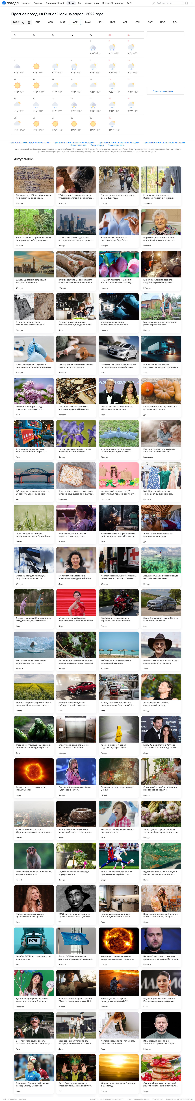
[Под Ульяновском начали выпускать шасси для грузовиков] (161, 355)
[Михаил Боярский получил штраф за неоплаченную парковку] (161, 651)
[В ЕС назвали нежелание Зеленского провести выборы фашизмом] (161, 1032)
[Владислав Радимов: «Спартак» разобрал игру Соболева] (34, 1074)
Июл (113, 22)
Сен (137, 22)
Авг (125, 22)
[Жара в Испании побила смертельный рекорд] (161, 693)
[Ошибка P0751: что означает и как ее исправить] (34, 947)
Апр (75, 22)
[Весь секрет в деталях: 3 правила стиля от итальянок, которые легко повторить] (161, 905)
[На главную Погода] (12, 3)
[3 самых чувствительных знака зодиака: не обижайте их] (161, 440)
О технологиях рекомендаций (138, 1099)
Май (88, 22)
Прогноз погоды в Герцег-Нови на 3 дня (29, 142)
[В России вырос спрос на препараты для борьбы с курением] (119, 228)
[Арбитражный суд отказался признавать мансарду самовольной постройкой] (161, 524)
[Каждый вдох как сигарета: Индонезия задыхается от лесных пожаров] (34, 820)
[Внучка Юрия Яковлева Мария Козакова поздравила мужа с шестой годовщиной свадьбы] (161, 989)
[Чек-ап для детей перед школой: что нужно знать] (119, 820)
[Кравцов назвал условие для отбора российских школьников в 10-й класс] (76, 1032)
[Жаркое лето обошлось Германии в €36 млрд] (119, 1074)
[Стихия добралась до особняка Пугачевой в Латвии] (76, 778)
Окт (150, 22)
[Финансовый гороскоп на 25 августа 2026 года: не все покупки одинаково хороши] (119, 482)
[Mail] (4, 3)
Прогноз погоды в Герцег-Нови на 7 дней (119, 142)
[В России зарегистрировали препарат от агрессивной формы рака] (34, 355)
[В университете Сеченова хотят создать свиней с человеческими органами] (76, 271)
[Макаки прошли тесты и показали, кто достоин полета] (34, 863)
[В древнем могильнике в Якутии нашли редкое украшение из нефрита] (161, 863)
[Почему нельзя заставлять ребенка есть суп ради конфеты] (76, 313)
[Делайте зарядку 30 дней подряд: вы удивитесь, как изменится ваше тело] (34, 609)
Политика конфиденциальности (112, 1099)
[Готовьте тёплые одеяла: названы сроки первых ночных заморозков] (76, 651)
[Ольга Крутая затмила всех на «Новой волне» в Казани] (119, 398)
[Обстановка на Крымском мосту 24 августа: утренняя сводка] (34, 482)
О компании (12, 1099)
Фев (50, 22)
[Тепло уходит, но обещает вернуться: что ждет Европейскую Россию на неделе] (34, 524)
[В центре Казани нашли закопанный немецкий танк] (34, 313)
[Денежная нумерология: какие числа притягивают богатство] (34, 989)
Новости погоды (78, 145)
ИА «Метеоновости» (185, 1099)
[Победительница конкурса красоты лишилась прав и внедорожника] (34, 905)
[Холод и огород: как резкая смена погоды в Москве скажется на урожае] (34, 693)
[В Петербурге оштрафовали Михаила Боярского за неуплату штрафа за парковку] (34, 1032)
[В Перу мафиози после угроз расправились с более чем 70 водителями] (119, 693)
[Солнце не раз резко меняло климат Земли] (34, 778)
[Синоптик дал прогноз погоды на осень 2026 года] (119, 186)
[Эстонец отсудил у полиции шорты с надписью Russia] (34, 567)
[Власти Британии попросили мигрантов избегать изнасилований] (34, 271)
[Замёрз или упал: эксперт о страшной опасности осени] (119, 609)
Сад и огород (97, 145)
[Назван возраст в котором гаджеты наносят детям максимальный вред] (76, 524)
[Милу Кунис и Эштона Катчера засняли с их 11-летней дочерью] (161, 736)
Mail (4, 1099)
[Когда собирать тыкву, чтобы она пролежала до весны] (161, 398)
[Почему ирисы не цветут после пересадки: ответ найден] (76, 440)
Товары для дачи (116, 145)
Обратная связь (158, 1099)
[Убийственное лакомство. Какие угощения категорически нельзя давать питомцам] (76, 186)
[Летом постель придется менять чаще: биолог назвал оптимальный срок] (119, 1032)
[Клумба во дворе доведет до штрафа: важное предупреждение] (76, 863)
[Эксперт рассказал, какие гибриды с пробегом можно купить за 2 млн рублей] (76, 693)
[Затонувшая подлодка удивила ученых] (119, 778)
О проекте (94, 1099)
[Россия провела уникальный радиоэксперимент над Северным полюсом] (34, 651)
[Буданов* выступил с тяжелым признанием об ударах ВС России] (161, 947)
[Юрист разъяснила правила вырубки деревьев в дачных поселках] (161, 271)
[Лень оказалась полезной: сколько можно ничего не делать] (76, 355)
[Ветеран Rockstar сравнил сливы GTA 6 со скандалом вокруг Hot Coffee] (76, 989)
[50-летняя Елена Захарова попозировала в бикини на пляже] (76, 609)
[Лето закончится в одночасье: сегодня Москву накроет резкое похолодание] (76, 228)
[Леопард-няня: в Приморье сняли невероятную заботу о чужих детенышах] (34, 228)
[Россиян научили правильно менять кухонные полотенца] (119, 905)
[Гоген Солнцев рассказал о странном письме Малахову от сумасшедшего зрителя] (76, 1074)
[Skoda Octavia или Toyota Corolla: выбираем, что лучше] (161, 609)
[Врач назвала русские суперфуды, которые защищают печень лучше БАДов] (76, 482)
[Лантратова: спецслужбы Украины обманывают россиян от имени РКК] (119, 567)
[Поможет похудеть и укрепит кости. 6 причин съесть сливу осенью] (119, 271)
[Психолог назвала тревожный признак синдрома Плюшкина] (76, 398)
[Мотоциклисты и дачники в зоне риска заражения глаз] (161, 313)
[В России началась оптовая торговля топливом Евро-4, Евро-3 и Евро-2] (34, 440)
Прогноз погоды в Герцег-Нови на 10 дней (164, 142)
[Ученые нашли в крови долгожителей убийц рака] (119, 313)
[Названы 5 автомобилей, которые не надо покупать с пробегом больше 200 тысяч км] (119, 355)
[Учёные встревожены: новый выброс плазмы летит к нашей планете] (119, 947)
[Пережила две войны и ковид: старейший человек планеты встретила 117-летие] (161, 228)
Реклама (22, 1099)
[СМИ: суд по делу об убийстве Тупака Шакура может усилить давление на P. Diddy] (76, 905)
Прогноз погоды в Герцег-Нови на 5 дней (74, 142)
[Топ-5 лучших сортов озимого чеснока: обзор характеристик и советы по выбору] (161, 820)
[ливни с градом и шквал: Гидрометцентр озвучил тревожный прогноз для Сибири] (119, 736)
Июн (100, 22)
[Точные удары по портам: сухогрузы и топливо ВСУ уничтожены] (119, 989)
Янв (38, 22)
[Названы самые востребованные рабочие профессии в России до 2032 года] (119, 524)
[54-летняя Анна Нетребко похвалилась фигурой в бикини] (76, 567)
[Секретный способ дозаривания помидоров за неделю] (161, 778)
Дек (175, 22)
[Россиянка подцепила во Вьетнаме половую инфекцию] (161, 186)
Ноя (162, 22)
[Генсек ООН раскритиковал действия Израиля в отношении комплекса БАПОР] (76, 947)
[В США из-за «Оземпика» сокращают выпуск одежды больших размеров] (161, 482)
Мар (62, 22)
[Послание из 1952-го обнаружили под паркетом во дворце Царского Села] (34, 186)
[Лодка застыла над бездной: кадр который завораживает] (161, 567)
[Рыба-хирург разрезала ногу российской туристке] (119, 651)
